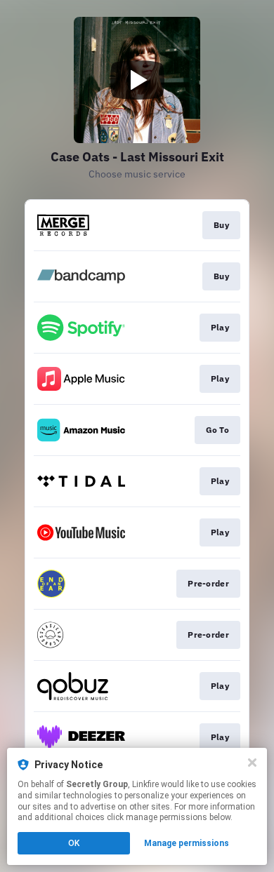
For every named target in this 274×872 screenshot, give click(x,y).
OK (73, 843)
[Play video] (137, 80)
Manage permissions (186, 843)
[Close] (252, 762)
